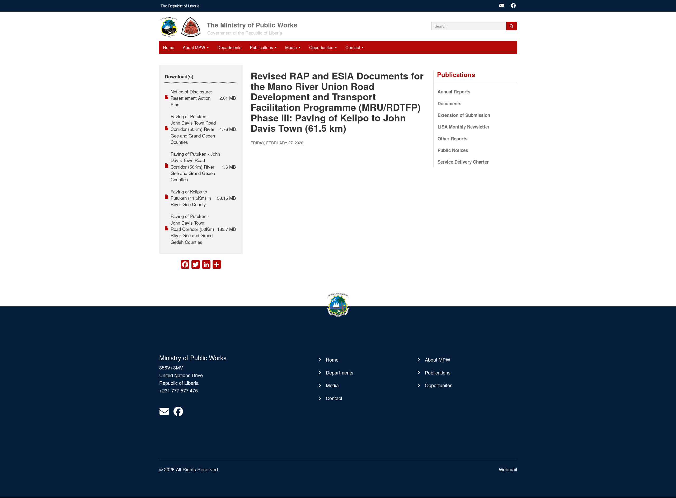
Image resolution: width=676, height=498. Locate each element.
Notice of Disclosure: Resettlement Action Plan (191, 98)
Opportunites (321, 47)
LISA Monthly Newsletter (464, 127)
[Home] (182, 26)
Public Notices (453, 150)
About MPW (194, 47)
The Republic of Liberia (180, 5)
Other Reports (452, 138)
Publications (261, 47)
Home (168, 47)
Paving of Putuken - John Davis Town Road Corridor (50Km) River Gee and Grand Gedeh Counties (193, 129)
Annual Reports (454, 91)
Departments (229, 47)
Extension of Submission (464, 115)
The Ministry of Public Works (252, 24)
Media (291, 47)
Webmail (508, 469)
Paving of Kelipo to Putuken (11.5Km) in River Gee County (191, 198)
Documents (449, 103)
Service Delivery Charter (463, 162)
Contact (352, 47)
